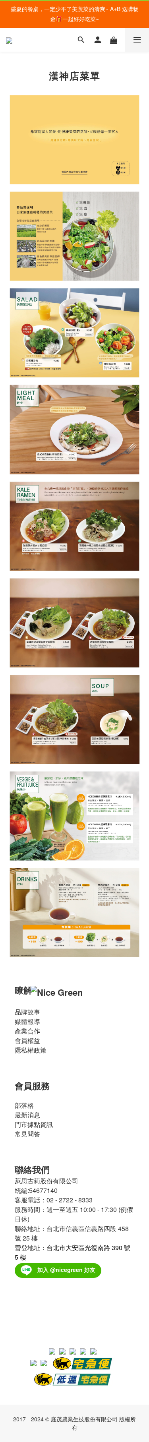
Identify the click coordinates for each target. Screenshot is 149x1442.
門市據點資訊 (34, 1124)
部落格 (24, 1105)
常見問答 (27, 1133)
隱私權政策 (30, 1050)
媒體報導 (27, 1021)
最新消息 (27, 1114)
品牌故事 (27, 1011)
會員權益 (27, 1040)
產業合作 (27, 1031)
